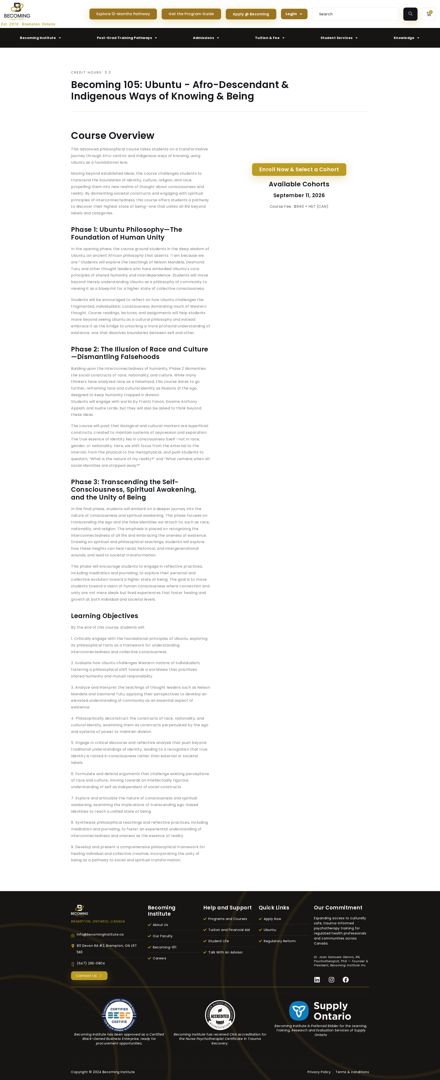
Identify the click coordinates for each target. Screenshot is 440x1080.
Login (291, 14)
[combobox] (355, 14)
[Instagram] (331, 980)
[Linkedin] (317, 980)
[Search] (410, 14)
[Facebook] (346, 980)
